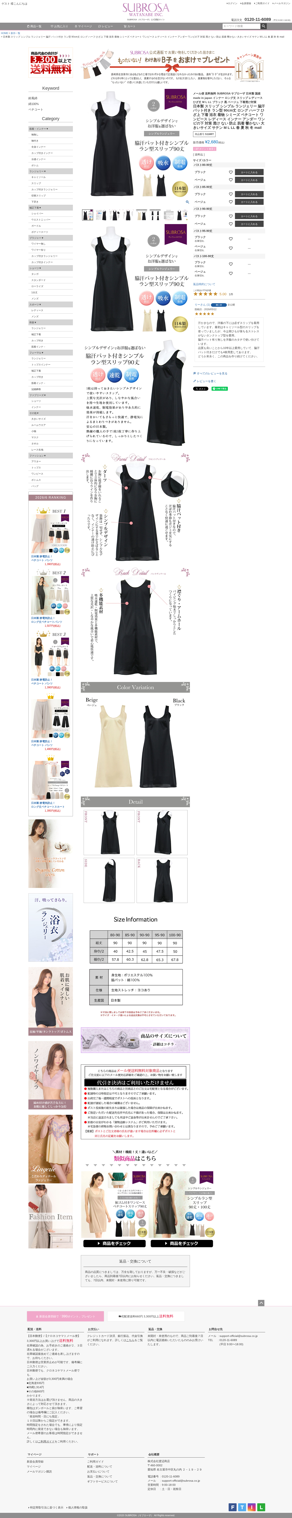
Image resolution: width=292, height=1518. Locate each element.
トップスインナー (40, 364)
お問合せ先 (216, 1329)
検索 (263, 26)
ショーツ (36, 401)
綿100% (33, 104)
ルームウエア (38, 425)
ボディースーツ (39, 232)
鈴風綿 (32, 98)
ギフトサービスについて (102, 1481)
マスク (35, 437)
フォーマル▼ (36, 352)
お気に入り (61, 26)
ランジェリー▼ (37, 171)
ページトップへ (261, 1303)
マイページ (85, 26)
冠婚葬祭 (36, 389)
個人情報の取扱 (78, 1507)
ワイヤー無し (38, 243)
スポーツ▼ (35, 304)
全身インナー (38, 147)
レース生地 (37, 449)
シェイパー (37, 213)
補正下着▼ (35, 207)
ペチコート (35, 109)
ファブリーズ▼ (37, 395)
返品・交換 (155, 1329)
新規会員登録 (35, 1461)
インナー (36, 407)
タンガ (35, 274)
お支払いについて (98, 1471)
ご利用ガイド (262, 3)
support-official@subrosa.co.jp (238, 1335)
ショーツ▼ (35, 268)
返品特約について (204, 284)
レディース (37, 310)
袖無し (35, 134)
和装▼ (33, 322)
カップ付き (37, 340)
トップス (36, 467)
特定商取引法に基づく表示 (46, 1507)
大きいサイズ (38, 419)
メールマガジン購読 (39, 1471)
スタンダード (38, 280)
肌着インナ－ (38, 346)
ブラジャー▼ (36, 238)
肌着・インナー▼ (38, 128)
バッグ (35, 486)
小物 (33, 431)
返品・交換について (99, 1476)
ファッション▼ (37, 455)
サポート (93, 1454)
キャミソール (38, 177)
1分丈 (34, 292)
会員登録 (246, 3)
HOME (4, 33)
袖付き (35, 140)
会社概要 (154, 1454)
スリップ (36, 183)
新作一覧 (15, 33)
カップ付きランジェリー (44, 189)
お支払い (93, 1329)
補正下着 (36, 334)
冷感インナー (38, 159)
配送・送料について (99, 1466)
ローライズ (37, 286)
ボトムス (36, 480)
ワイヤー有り (38, 250)
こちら (130, 1340)
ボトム (35, 165)
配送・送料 (35, 1329)
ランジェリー (38, 328)
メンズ (35, 298)
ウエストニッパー (40, 219)
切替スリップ (38, 195)
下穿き (35, 201)
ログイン (232, 3)
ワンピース (37, 473)
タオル (35, 443)
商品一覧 (36, 26)
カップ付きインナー (42, 153)
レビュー (107, 26)
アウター (36, 461)
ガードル (36, 225)
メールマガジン (282, 3)
